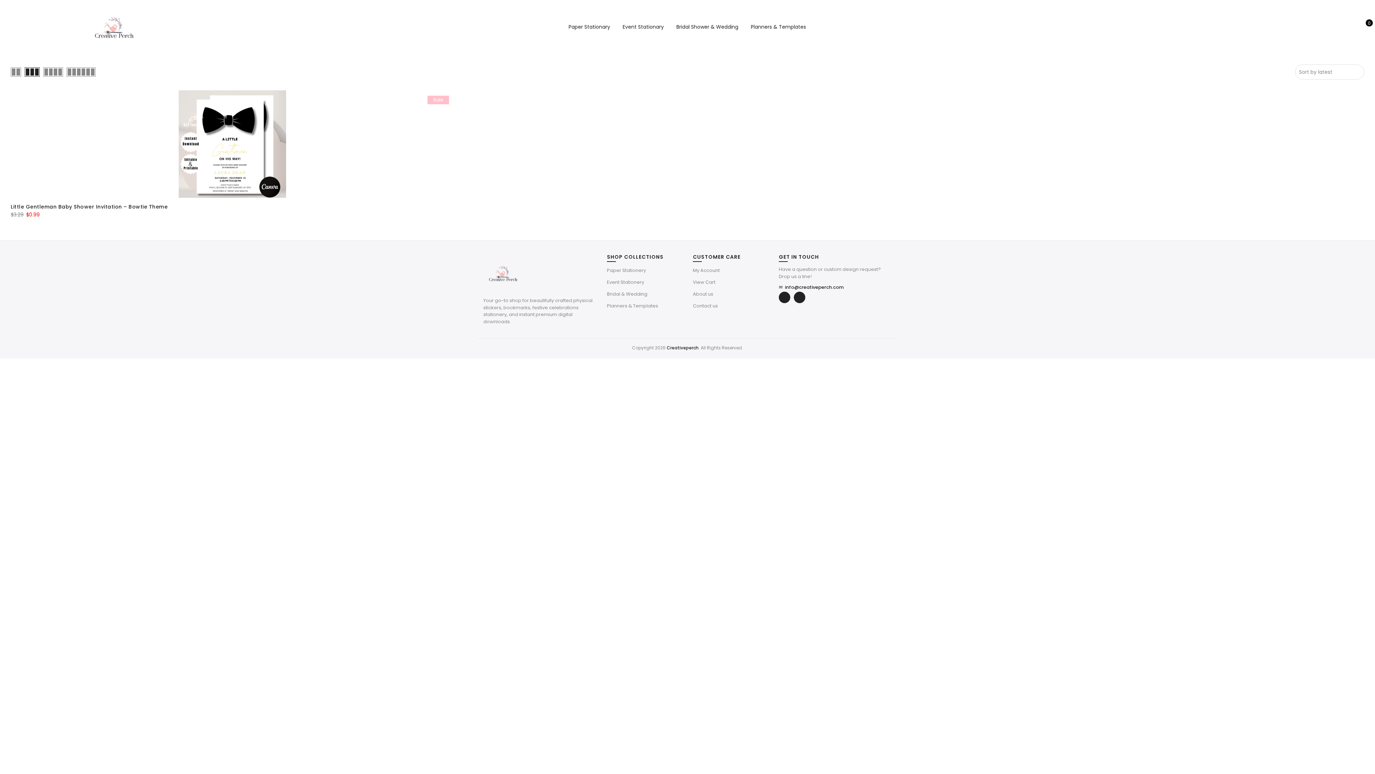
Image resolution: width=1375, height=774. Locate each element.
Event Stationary (643, 26)
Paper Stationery (626, 270)
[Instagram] (799, 297)
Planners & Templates (778, 26)
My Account (706, 270)
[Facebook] (784, 297)
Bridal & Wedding (627, 294)
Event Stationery (625, 282)
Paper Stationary (589, 26)
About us (703, 294)
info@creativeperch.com (811, 287)
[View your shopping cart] (1364, 26)
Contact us (705, 305)
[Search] (1341, 26)
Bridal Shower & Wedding (707, 26)
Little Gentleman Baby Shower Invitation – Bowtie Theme (89, 206)
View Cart (704, 282)
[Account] (1353, 26)
